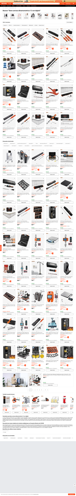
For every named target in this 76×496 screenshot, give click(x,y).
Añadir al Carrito (9, 53)
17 (45, 389)
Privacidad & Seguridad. (36, 494)
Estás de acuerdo (72, 494)
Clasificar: (68, 22)
